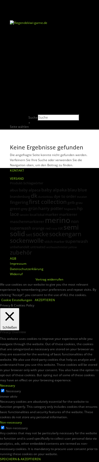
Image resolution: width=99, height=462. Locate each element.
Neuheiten (18, 38)
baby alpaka (54, 190)
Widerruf (16, 274)
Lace (13, 54)
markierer (68, 214)
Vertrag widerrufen (49, 279)
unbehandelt (19, 247)
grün (33, 208)
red (48, 228)
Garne (14, 49)
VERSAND (17, 178)
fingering (19, 202)
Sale (13, 80)
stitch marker (54, 241)
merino (57, 220)
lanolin (24, 215)
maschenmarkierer (27, 221)
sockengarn (65, 234)
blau (72, 190)
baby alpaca (30, 189)
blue (82, 190)
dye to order (65, 196)
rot (60, 228)
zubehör (21, 252)
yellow (72, 247)
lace (14, 214)
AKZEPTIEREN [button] (45, 300)
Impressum (18, 263)
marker (51, 214)
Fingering (17, 64)
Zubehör (16, 75)
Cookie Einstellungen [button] (16, 300)
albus (14, 190)
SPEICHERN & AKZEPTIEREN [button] (20, 459)
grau (79, 202)
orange (38, 228)
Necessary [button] (7, 385)
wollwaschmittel (57, 247)
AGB (13, 258)
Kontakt (16, 90)
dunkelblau (45, 197)
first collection (48, 201)
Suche (33, 117)
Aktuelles (17, 85)
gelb (71, 202)
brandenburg (20, 196)
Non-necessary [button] (11, 422)
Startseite (17, 28)
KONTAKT (17, 170)
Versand (16, 116)
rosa (54, 228)
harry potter (50, 208)
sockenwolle (27, 240)
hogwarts (70, 209)
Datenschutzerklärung (26, 269)
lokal (40, 214)
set (29, 234)
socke (40, 234)
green (15, 208)
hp (80, 208)
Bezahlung (18, 121)
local (33, 214)
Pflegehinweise (21, 106)
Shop (13, 33)
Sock (13, 59)
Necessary (13, 391)
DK (12, 69)
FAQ (13, 95)
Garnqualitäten (21, 111)
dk (34, 195)
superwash (76, 241)
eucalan (82, 197)
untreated (37, 247)
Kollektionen (19, 43)
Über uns (16, 101)
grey (24, 208)
